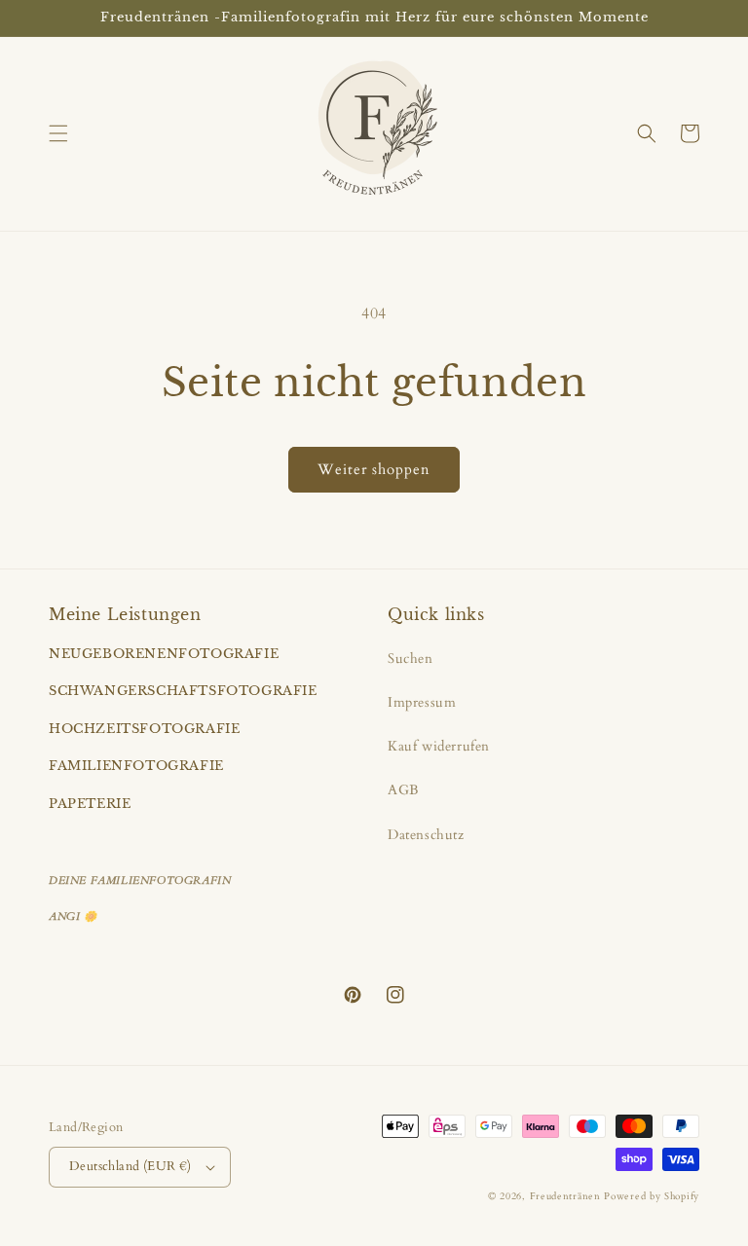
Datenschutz (426, 834)
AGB (404, 790)
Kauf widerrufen (439, 746)
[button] (58, 133)
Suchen (410, 658)
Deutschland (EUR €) (130, 1166)
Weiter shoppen (374, 469)
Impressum (422, 702)
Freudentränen (565, 1196)
